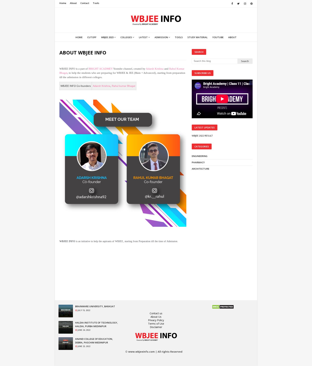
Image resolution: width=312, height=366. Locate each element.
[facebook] (232, 3)
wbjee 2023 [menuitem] (107, 37)
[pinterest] (251, 3)
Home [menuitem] (79, 37)
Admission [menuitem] (161, 37)
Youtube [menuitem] (218, 37)
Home (62, 3)
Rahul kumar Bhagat (123, 85)
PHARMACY (198, 162)
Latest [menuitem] (143, 37)
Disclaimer (156, 327)
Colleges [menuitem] (126, 37)
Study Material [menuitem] (197, 37)
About (73, 3)
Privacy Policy (156, 320)
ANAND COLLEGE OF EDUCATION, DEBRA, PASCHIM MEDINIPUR (94, 340)
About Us (156, 316)
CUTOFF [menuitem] (91, 37)
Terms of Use (156, 323)
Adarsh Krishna (155, 68)
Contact (84, 3)
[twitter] (238, 3)
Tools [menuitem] (179, 37)
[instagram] (245, 3)
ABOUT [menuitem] (232, 37)
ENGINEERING (199, 156)
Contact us (156, 313)
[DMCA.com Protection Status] (223, 308)
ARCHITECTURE (200, 168)
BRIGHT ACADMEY (100, 68)
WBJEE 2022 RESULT (202, 135)
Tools (96, 3)
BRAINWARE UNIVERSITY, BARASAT (95, 306)
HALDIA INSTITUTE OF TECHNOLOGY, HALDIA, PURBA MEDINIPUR (96, 324)
